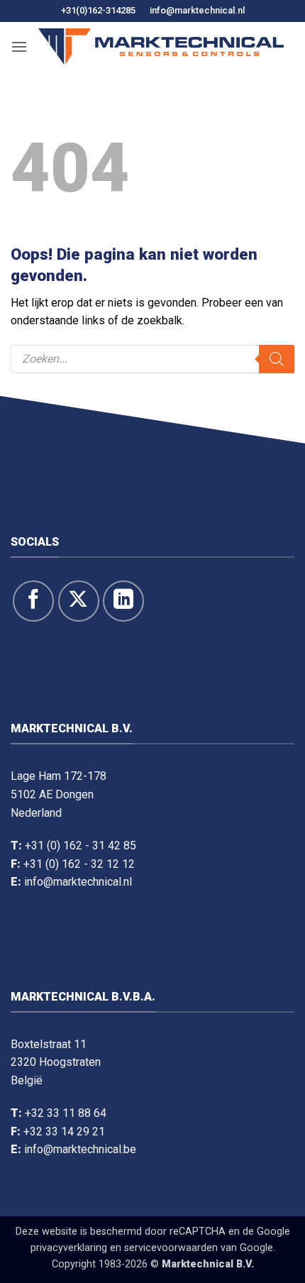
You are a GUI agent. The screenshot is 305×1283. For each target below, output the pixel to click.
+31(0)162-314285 (98, 10)
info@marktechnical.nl (197, 10)
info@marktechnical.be (80, 1149)
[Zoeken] (276, 359)
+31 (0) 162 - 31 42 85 (80, 845)
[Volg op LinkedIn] (123, 601)
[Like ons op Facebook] (33, 601)
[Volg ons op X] (78, 601)
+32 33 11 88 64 (65, 1113)
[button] (19, 46)
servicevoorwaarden (171, 1248)
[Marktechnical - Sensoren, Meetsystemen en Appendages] (161, 46)
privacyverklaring (68, 1248)
